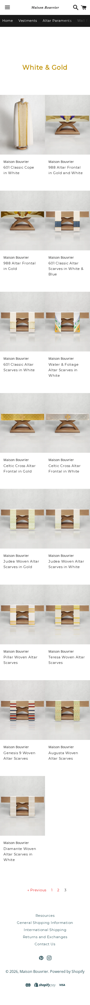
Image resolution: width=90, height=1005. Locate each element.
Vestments (27, 21)
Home (7, 21)
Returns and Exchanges (45, 937)
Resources (45, 915)
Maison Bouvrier (34, 971)
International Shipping (45, 930)
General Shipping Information (45, 922)
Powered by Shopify (67, 971)
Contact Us (45, 944)
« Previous (37, 890)
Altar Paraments (57, 21)
